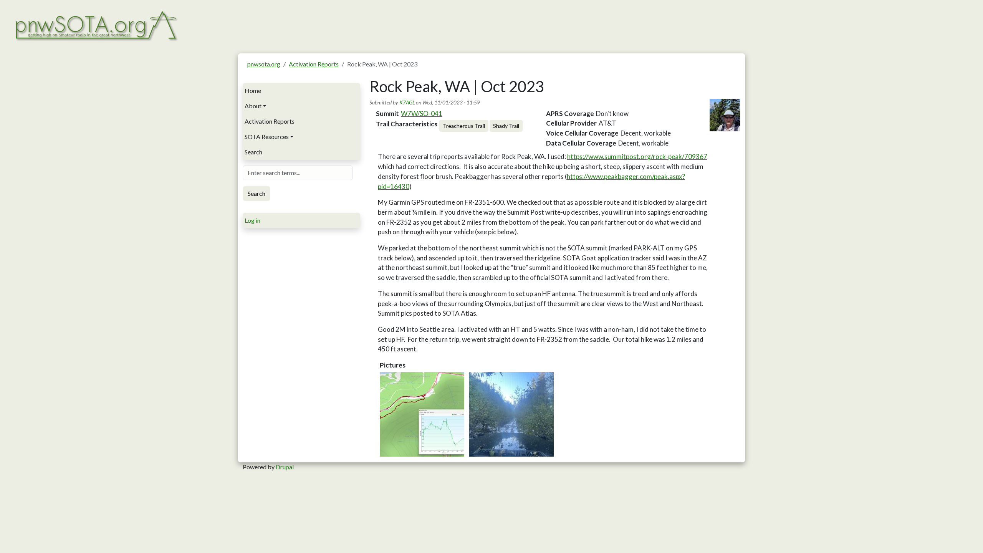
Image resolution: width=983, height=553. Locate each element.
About (253, 105)
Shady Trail (506, 126)
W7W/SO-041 (421, 113)
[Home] (96, 24)
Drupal (285, 466)
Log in (252, 220)
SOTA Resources (267, 136)
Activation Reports (314, 64)
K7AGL (407, 102)
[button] (422, 414)
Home (253, 90)
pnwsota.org (263, 64)
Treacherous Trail (464, 126)
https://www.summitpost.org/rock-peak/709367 (637, 156)
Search (253, 152)
